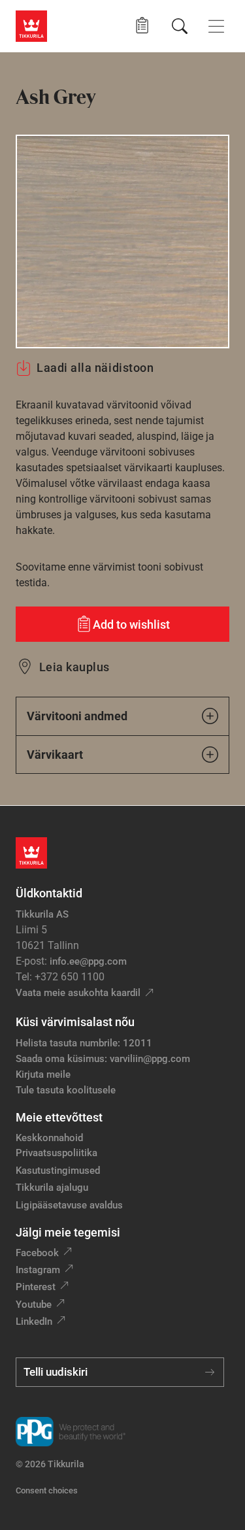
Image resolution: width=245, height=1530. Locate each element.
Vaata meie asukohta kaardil (78, 993)
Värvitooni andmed (77, 716)
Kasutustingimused (58, 1170)
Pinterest (36, 1287)
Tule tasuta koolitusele (66, 1090)
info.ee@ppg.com (88, 961)
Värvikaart (55, 754)
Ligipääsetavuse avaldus (69, 1205)
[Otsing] (180, 26)
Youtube (34, 1304)
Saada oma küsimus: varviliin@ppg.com (103, 1059)
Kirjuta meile (43, 1074)
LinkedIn (34, 1321)
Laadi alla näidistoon (95, 367)
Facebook (37, 1253)
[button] (142, 26)
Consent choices (47, 1490)
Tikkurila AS (42, 914)
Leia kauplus (74, 667)
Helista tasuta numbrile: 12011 (84, 1043)
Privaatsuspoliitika (56, 1153)
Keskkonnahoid (49, 1138)
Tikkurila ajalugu (52, 1187)
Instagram (38, 1270)
